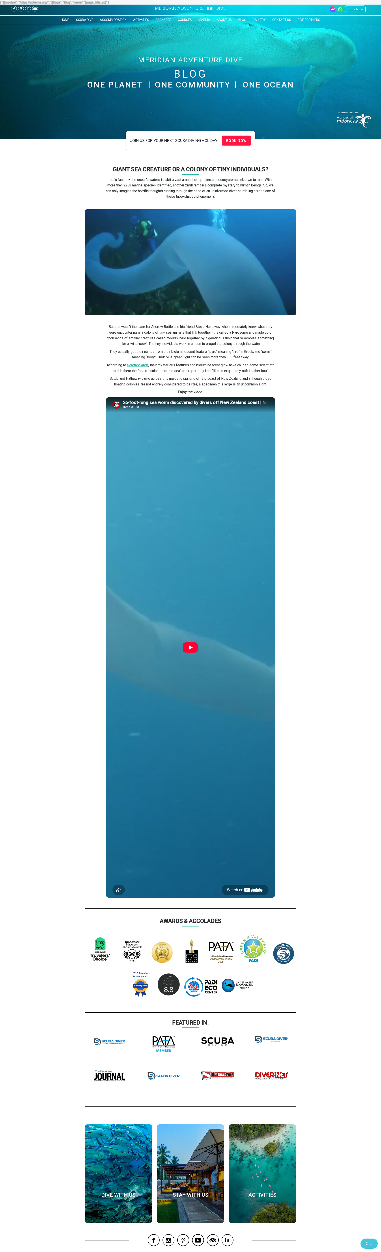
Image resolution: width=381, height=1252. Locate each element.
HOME (65, 20)
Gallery (259, 20)
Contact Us (281, 20)
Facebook (14, 8)
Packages (163, 20)
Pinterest (28, 8)
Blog (242, 20)
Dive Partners (309, 20)
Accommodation (113, 20)
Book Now (355, 9)
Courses (185, 20)
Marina (204, 20)
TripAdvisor (213, 1240)
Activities (141, 20)
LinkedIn (227, 1240)
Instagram (21, 8)
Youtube (35, 8)
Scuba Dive (84, 20)
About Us (224, 20)
